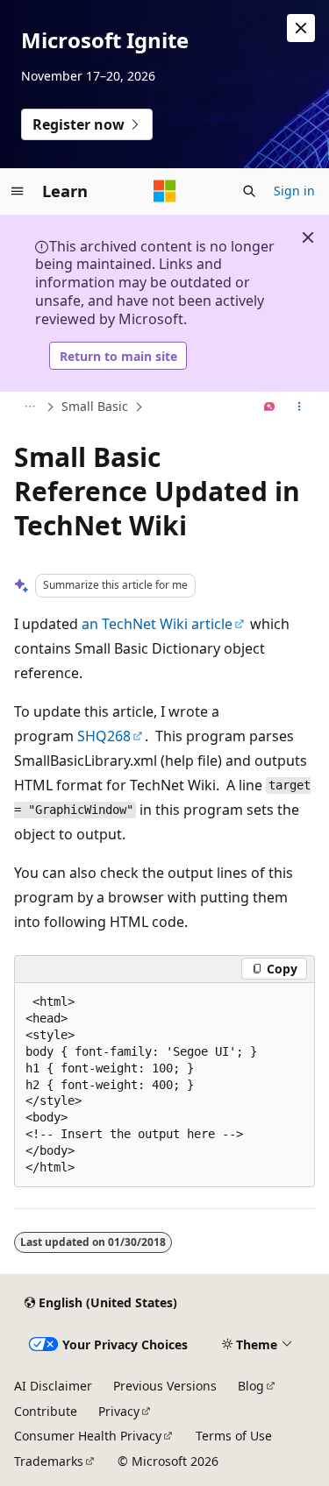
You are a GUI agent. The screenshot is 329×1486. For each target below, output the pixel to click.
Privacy (118, 1411)
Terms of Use (234, 1435)
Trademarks (48, 1461)
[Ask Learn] (269, 407)
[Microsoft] (165, 191)
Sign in (294, 190)
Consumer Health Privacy (87, 1435)
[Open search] (249, 191)
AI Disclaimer (53, 1385)
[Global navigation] (17, 191)
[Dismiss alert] (301, 28)
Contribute (45, 1411)
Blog (251, 1385)
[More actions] (299, 407)
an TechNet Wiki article (157, 623)
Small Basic (94, 406)
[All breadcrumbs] (29, 407)
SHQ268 (104, 736)
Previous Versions (165, 1385)
